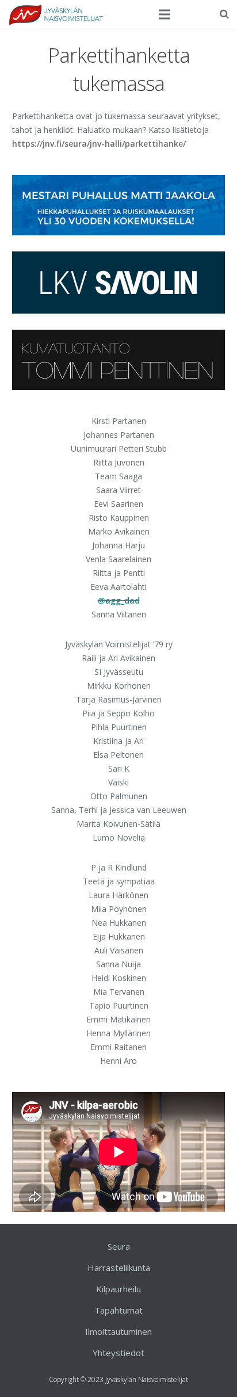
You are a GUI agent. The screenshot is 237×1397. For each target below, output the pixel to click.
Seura (119, 1246)
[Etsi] (224, 14)
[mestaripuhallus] (118, 232)
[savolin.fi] (118, 310)
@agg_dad (119, 600)
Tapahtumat (118, 1310)
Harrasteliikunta (118, 1267)
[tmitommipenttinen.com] (118, 386)
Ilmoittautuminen (118, 1331)
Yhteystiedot (118, 1352)
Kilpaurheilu (118, 1289)
